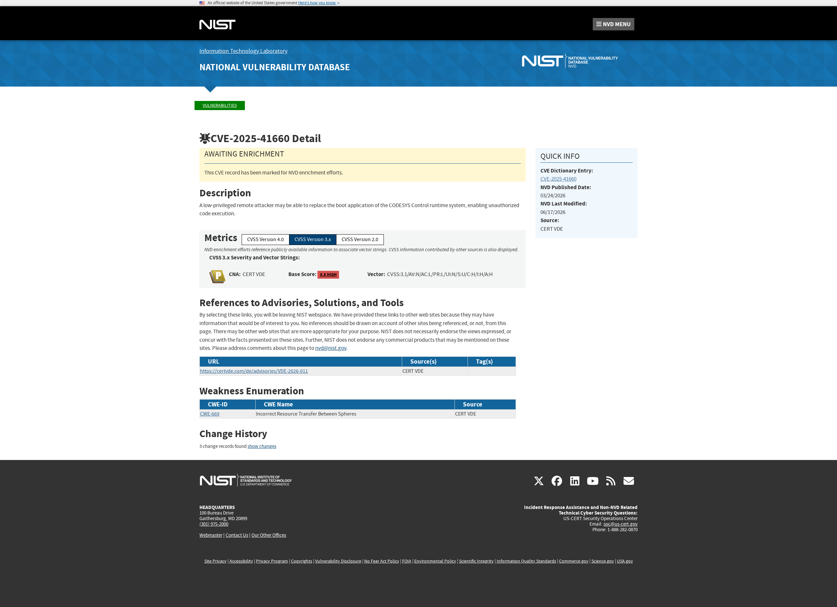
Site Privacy (215, 561)
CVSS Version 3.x (313, 239)
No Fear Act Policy (381, 561)
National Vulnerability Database (274, 67)
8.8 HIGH (328, 274)
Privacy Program (272, 561)
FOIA (406, 561)
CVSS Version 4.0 (265, 239)
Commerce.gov (574, 561)
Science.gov (602, 561)
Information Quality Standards (526, 561)
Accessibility (241, 561)
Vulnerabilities (220, 105)
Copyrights (301, 561)
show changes (262, 446)
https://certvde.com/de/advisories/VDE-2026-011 (254, 371)
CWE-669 (209, 414)
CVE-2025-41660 (558, 178)
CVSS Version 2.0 (360, 239)
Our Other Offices (268, 535)
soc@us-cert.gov (621, 524)
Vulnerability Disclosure (338, 561)
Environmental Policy (435, 561)
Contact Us (237, 535)
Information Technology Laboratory (243, 51)
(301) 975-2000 (213, 524)
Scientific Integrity (476, 561)
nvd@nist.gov (330, 348)
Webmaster (210, 535)
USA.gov (625, 561)
